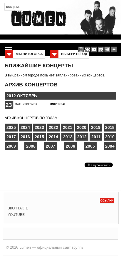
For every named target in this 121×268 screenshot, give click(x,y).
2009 (11, 146)
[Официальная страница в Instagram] (81, 49)
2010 (110, 136)
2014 (53, 136)
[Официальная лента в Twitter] (100, 49)
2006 (70, 146)
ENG (17, 7)
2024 (25, 127)
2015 (39, 136)
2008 (31, 146)
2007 (50, 146)
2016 (25, 136)
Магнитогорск (26, 104)
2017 (11, 136)
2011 (95, 136)
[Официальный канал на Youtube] (94, 49)
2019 (95, 127)
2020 (81, 127)
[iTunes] (114, 49)
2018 (110, 127)
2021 (67, 127)
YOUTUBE (16, 215)
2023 (39, 127)
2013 (68, 136)
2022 (53, 127)
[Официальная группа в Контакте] (87, 49)
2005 (90, 146)
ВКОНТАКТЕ (18, 208)
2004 (110, 146)
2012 (82, 136)
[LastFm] (107, 49)
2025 (11, 127)
